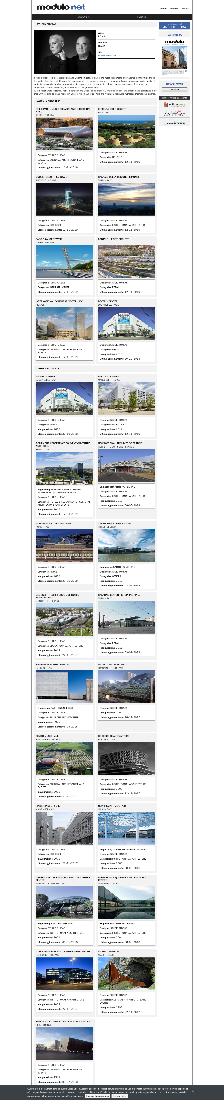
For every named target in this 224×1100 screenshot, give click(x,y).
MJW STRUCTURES (61, 489)
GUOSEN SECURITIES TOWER (52, 177)
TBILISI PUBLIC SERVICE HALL (115, 523)
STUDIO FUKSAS (56, 155)
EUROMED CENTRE (108, 376)
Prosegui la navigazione (97, 1096)
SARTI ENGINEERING (65, 492)
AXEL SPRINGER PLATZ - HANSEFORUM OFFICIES (63, 951)
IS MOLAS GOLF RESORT (112, 109)
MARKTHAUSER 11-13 (48, 806)
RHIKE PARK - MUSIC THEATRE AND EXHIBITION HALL (63, 110)
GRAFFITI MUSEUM (108, 951)
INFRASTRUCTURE (60, 287)
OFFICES (116, 576)
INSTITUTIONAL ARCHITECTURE (129, 225)
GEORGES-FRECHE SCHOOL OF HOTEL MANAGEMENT (57, 596)
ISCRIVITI (175, 89)
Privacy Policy (120, 1096)
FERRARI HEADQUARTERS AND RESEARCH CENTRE (122, 879)
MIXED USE (56, 225)
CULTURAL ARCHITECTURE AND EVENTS (64, 503)
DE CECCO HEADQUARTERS (113, 736)
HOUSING (117, 157)
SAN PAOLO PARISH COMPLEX (53, 664)
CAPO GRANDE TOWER (49, 239)
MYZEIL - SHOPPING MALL (112, 664)
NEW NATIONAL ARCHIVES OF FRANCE (120, 443)
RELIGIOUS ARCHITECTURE (64, 717)
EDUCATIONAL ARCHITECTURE (66, 646)
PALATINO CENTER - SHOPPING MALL (119, 595)
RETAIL (116, 287)
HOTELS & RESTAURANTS (63, 501)
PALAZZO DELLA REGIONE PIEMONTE (118, 177)
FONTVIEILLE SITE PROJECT (113, 239)
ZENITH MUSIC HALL (47, 736)
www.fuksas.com (109, 55)
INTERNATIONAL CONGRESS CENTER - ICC (59, 301)
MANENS (142, 849)
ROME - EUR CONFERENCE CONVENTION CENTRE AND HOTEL (63, 444)
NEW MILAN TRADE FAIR (112, 806)
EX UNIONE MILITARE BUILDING (53, 523)
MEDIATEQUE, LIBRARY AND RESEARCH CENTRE (63, 1021)
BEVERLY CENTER (108, 301)
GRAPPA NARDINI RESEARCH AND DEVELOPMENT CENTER (64, 879)
